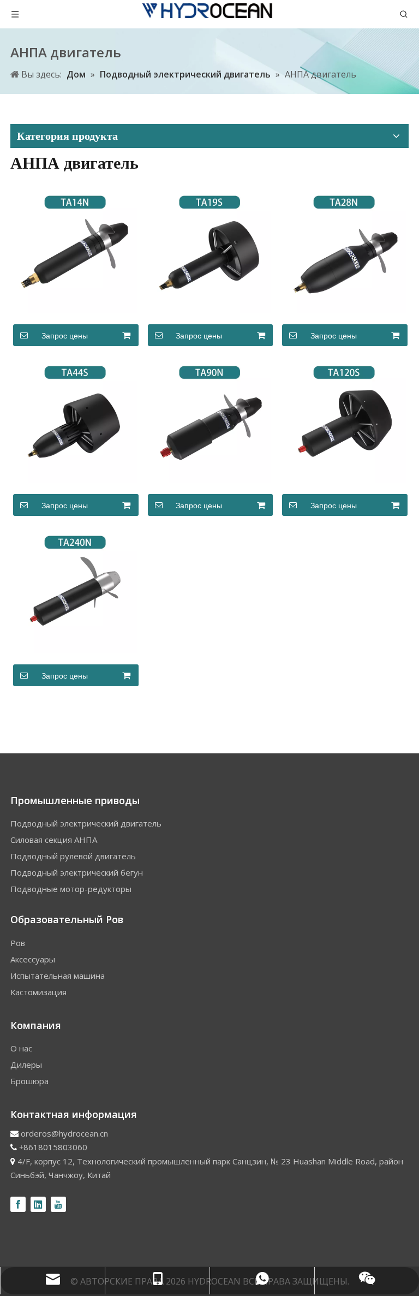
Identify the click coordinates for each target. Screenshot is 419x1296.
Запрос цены (64, 335)
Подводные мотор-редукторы (70, 888)
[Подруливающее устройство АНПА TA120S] (344, 420)
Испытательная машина (57, 975)
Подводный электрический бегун (76, 872)
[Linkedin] (38, 1204)
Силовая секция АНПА (53, 839)
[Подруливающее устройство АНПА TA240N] (75, 591)
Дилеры (26, 1064)
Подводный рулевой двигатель (73, 856)
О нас (21, 1048)
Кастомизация (38, 991)
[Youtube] (58, 1204)
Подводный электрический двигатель (85, 823)
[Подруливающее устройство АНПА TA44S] (75, 420)
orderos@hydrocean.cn (64, 1133)
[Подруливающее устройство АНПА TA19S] (210, 251)
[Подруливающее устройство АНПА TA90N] (210, 420)
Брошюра (29, 1080)
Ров (17, 942)
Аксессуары (32, 959)
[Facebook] (18, 1204)
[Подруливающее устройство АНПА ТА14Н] (75, 251)
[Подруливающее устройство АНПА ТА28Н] (344, 251)
